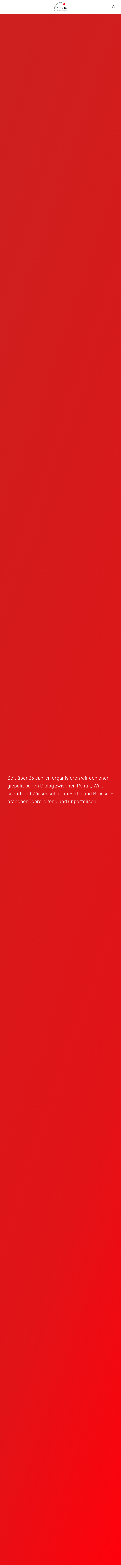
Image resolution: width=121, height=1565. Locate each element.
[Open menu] (5, 6)
